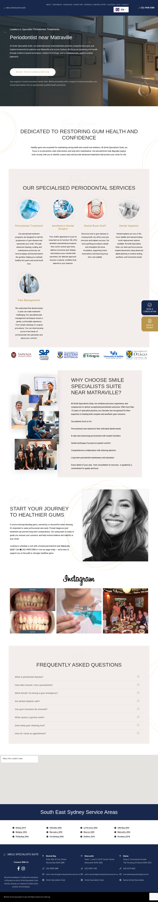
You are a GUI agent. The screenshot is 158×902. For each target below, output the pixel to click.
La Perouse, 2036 (90, 828)
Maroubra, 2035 (56, 832)
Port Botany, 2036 (57, 837)
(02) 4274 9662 (129, 868)
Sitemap (47, 897)
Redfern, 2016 (89, 837)
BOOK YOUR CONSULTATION (32, 72)
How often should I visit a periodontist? (34, 685)
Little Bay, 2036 (123, 828)
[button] (79, 677)
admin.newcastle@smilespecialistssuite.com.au (101, 874)
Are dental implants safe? (27, 701)
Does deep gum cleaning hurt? (30, 725)
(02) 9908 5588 (147, 8)
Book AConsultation (149, 310)
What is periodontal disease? (29, 677)
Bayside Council (119, 151)
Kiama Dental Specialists (133, 880)
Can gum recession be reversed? (31, 709)
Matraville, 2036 (124, 832)
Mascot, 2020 (89, 832)
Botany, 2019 (21, 828)
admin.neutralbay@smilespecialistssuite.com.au (63, 874)
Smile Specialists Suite (55, 880)
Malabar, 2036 (21, 832)
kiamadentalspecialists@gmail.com (136, 874)
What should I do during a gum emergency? (36, 693)
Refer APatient (149, 326)
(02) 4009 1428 (91, 868)
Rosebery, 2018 (124, 837)
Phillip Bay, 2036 (22, 837)
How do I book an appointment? (30, 733)
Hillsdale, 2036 (56, 828)
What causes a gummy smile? (29, 717)
